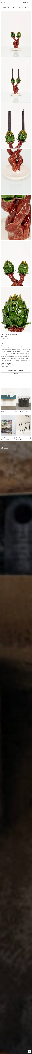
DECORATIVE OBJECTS (17, 7)
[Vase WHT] (23, 425)
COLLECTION (8, 7)
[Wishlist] (30, 2)
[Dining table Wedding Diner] (23, 399)
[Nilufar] (3, 2)
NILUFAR (3, 7)
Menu (24, 2)
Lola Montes (4, 336)
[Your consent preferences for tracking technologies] (29, 1051)
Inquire (16, 373)
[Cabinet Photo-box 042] (8, 425)
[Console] (8, 399)
